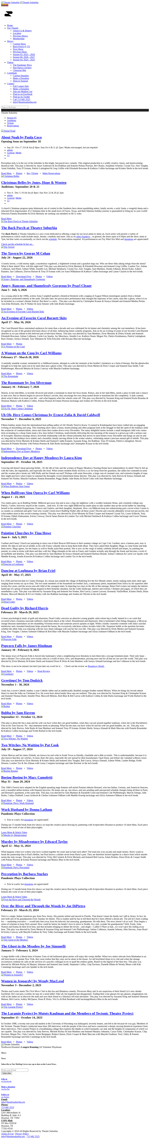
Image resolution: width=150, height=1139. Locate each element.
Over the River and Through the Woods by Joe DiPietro (43, 906)
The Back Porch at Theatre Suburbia (29, 228)
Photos (19, 173)
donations (128, 239)
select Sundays (83, 236)
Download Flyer (23, 276)
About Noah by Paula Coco (21, 137)
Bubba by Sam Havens (18, 713)
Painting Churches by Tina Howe (26, 533)
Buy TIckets (32, 173)
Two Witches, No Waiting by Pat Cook (30, 745)
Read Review (44, 671)
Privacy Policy (22, 1134)
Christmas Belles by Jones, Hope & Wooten (33, 182)
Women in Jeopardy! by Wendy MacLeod (32, 981)
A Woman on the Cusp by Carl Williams (31, 353)
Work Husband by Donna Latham (26, 809)
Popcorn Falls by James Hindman (26, 646)
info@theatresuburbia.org (13, 1102)
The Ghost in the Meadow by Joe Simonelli (33, 946)
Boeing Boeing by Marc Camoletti (26, 777)
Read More (6, 173)
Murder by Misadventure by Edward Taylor (34, 841)
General (10, 153)
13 (8, 155)
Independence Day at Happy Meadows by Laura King (41, 458)
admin (10, 150)
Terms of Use (7, 1134)
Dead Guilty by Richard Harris (24, 608)
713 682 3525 (7, 1107)
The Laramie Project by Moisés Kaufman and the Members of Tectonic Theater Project (67, 1013)
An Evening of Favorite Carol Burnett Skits (34, 318)
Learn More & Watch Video (14, 832)
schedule (53, 239)
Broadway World (96, 666)
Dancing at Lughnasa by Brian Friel (28, 571)
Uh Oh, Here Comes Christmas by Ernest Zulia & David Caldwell (50, 415)
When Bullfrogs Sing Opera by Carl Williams (35, 493)
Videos (49, 276)
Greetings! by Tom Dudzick (22, 680)
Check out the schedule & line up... (17, 244)
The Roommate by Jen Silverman (26, 383)
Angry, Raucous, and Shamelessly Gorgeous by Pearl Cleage (46, 286)
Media (18, 153)
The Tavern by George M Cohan (25, 253)
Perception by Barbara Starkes (24, 874)
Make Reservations (51, 173)
